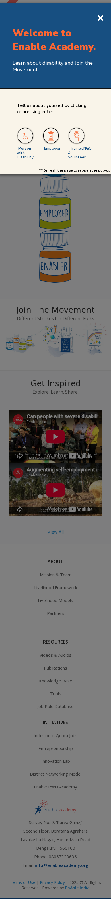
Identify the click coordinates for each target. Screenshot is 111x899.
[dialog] (55, 449)
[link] (25, 136)
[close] (100, 17)
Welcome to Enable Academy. (54, 40)
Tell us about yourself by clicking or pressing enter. (52, 108)
